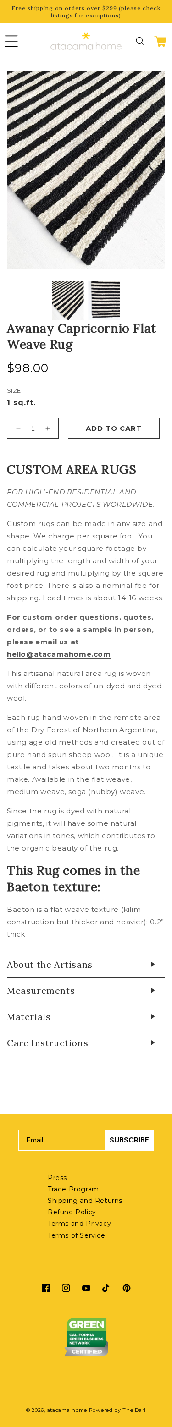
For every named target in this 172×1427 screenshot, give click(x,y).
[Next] (150, 172)
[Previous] (21, 172)
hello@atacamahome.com (59, 654)
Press (57, 1178)
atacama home (67, 1410)
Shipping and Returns (85, 1200)
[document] (86, 171)
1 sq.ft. (21, 402)
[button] (11, 41)
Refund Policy (72, 1212)
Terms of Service (76, 1235)
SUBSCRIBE (129, 1140)
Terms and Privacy (79, 1223)
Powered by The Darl (117, 1410)
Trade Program (73, 1189)
